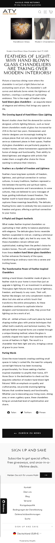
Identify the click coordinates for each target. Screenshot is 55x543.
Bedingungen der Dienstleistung (27, 509)
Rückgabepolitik (27, 505)
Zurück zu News (29, 433)
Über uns (27, 492)
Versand (27, 500)
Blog (27, 496)
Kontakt (27, 487)
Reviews (4, 508)
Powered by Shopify (27, 541)
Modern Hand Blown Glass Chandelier (22, 51)
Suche (27, 518)
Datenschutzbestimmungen (27, 514)
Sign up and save (27, 526)
